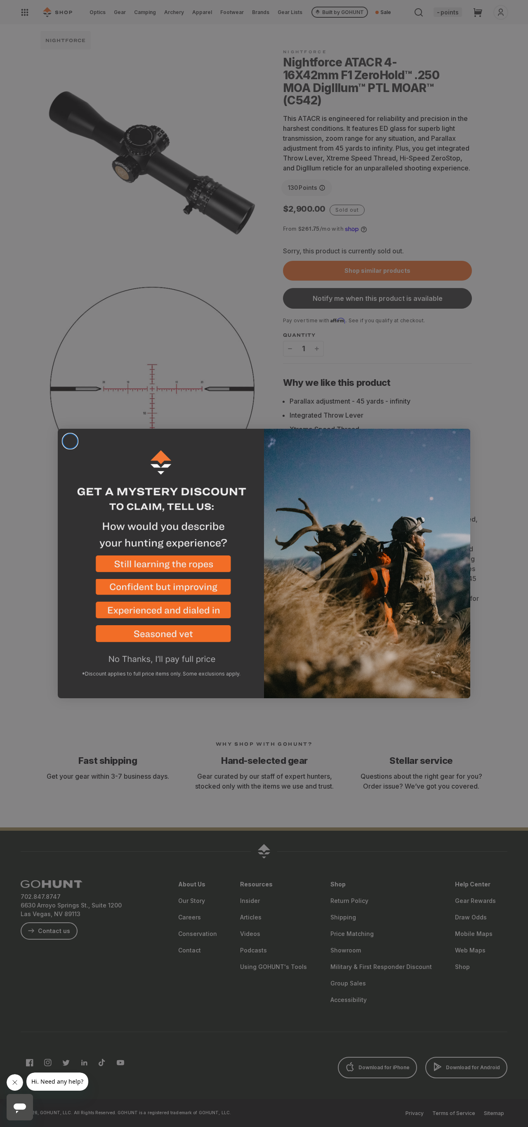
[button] (161, 567)
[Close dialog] (70, 441)
